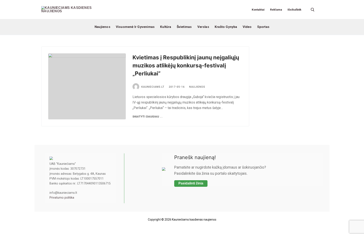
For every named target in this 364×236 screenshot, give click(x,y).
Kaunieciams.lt (152, 86)
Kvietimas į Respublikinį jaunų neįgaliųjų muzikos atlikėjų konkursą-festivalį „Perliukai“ (185, 65)
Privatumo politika (62, 197)
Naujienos (197, 86)
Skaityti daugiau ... (147, 116)
